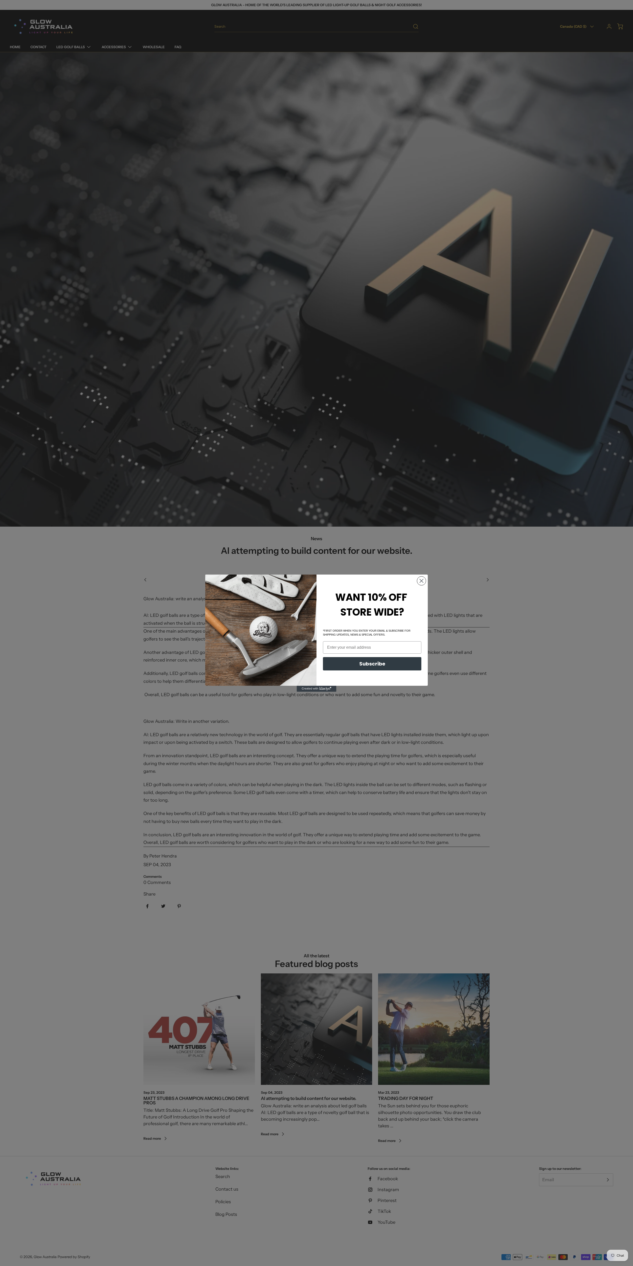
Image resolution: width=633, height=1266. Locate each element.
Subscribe (372, 663)
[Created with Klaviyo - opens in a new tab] (316, 689)
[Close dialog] (421, 581)
